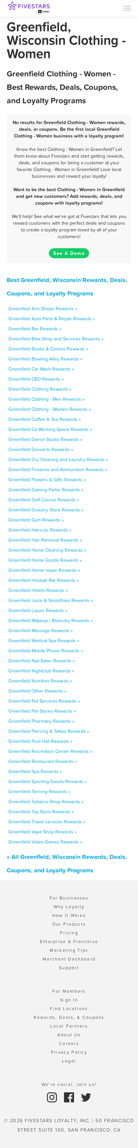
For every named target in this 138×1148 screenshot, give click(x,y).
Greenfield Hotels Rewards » (38, 590)
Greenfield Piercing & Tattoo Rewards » (48, 731)
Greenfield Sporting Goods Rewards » (47, 781)
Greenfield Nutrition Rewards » (40, 680)
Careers (69, 1043)
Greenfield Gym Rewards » (36, 519)
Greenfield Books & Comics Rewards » (48, 348)
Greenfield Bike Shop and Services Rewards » (56, 338)
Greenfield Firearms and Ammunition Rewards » (57, 469)
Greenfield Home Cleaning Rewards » (47, 550)
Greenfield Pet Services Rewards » (44, 701)
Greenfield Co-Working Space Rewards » (50, 429)
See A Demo (69, 253)
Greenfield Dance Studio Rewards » (45, 439)
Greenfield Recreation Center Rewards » (50, 751)
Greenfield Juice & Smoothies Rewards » (50, 600)
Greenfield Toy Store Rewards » (41, 811)
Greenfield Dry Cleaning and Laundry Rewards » (58, 459)
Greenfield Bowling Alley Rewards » (45, 359)
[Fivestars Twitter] (86, 1097)
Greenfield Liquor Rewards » (37, 610)
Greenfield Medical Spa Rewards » (43, 640)
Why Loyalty (69, 907)
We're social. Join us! (69, 1084)
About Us (69, 1035)
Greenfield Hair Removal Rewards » (45, 540)
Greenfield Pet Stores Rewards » (42, 711)
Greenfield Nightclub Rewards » (41, 670)
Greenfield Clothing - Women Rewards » (49, 409)
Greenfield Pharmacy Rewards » (41, 721)
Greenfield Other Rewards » (37, 691)
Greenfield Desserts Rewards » (40, 449)
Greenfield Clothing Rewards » (39, 389)
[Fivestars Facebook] (69, 1097)
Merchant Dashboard (69, 959)
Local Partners (69, 1026)
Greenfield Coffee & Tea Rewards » (44, 419)
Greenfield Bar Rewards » (34, 328)
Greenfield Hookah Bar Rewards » (43, 580)
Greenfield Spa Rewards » (35, 771)
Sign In (69, 1000)
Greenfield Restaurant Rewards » (42, 761)
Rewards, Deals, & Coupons (69, 1017)
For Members (68, 991)
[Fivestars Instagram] (52, 1097)
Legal (69, 1061)
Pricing (69, 933)
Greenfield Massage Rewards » (40, 630)
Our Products (69, 924)
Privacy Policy (69, 1052)
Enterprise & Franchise (69, 941)
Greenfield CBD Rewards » (36, 379)
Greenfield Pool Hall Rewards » (40, 741)
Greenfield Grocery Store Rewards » (45, 509)
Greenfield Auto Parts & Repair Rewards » (51, 318)
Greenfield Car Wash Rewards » (41, 369)
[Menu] (127, 8)
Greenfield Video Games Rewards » (45, 841)
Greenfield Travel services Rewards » (46, 821)
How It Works (69, 915)
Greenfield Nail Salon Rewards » (41, 660)
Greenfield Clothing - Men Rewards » (46, 399)
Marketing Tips (69, 950)
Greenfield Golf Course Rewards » (43, 499)
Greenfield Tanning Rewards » (39, 791)
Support (69, 968)
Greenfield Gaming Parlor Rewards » (45, 489)
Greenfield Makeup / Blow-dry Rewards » (50, 620)
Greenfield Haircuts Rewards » (39, 530)
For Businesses (69, 898)
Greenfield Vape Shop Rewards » (42, 831)
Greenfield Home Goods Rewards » (45, 560)
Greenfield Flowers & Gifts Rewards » (47, 479)
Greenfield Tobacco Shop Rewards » (45, 801)
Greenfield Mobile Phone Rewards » (45, 650)
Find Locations (69, 1008)
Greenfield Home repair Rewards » (44, 570)
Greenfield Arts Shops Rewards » (42, 308)
